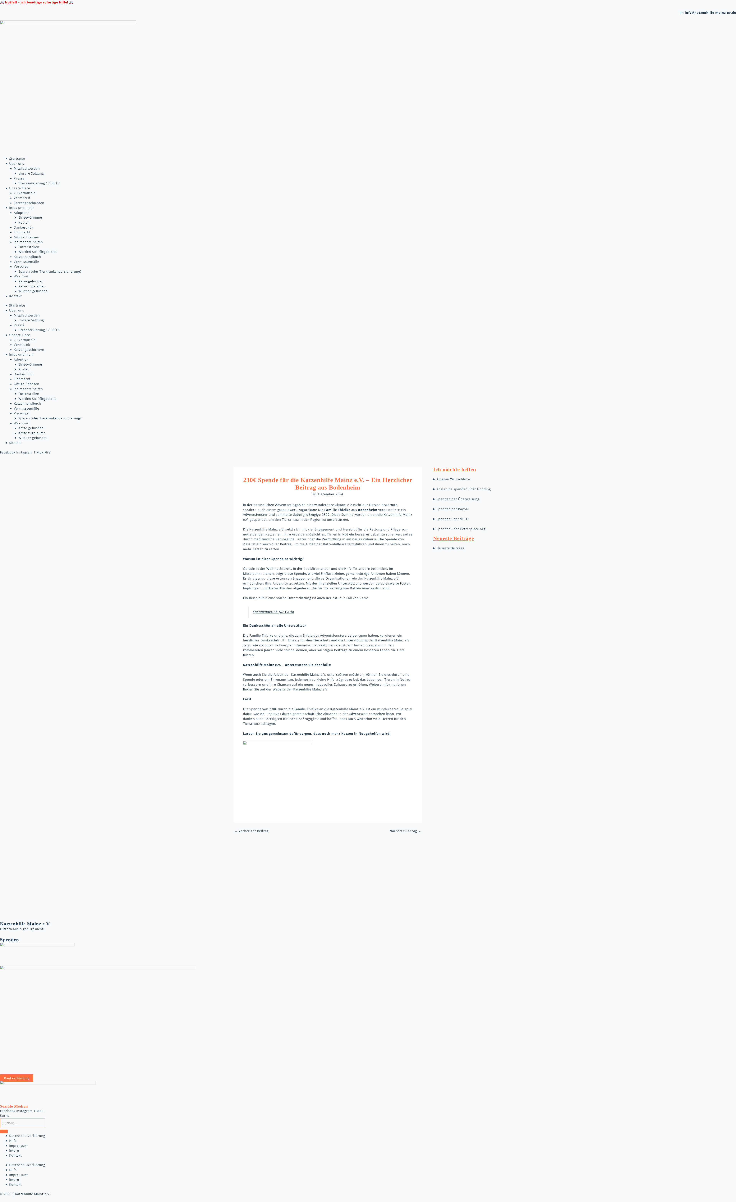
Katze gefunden (31, 281)
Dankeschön (24, 227)
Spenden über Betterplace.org (460, 529)
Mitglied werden (27, 168)
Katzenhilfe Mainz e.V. (25, 923)
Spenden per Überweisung (457, 499)
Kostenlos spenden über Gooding (463, 489)
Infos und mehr (21, 208)
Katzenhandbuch (27, 257)
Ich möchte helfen (28, 242)
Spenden (9, 939)
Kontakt (15, 296)
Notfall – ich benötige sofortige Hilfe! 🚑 (39, 2)
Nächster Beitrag (405, 830)
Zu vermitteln (25, 193)
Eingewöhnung (30, 217)
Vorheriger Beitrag (251, 830)
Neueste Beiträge (450, 548)
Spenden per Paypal (452, 509)
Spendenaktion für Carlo (273, 611)
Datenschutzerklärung (27, 1136)
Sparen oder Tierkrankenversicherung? (50, 271)
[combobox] (22, 1123)
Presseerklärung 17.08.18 (38, 183)
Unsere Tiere (19, 188)
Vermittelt (22, 198)
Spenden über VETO (452, 519)
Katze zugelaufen (32, 286)
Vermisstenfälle (26, 262)
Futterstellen (28, 247)
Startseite (17, 159)
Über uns (16, 164)
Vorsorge (21, 266)
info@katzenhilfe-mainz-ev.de (710, 13)
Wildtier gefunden (33, 291)
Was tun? (21, 276)
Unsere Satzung (31, 173)
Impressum (18, 1146)
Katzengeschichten (29, 203)
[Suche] (4, 1131)
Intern (14, 1150)
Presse (19, 178)
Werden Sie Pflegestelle (37, 252)
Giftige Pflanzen (26, 237)
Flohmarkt (22, 232)
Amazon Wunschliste (453, 479)
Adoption (21, 213)
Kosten (24, 222)
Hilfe (13, 1141)
